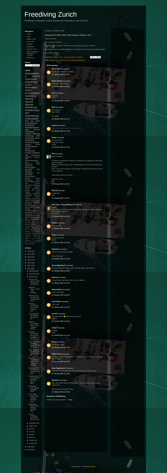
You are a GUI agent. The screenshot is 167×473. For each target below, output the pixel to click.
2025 (29, 254)
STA (38, 136)
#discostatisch (29, 207)
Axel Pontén (56, 301)
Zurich (28, 84)
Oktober (32, 277)
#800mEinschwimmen (30, 224)
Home (29, 34)
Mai (30, 434)
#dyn (26, 159)
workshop (28, 193)
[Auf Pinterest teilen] (100, 57)
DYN (38, 144)
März (31, 437)
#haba (38, 207)
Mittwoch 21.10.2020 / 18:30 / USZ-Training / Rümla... (34, 325)
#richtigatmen (29, 215)
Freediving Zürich (32, 138)
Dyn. (27, 155)
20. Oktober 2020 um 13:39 (61, 361)
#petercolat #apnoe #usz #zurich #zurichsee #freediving (32, 238)
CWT (38, 121)
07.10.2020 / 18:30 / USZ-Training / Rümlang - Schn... (34, 397)
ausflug (27, 178)
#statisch (37, 157)
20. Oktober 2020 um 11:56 (61, 321)
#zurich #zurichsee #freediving (32, 79)
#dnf (38, 169)
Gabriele (55, 277)
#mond (27, 190)
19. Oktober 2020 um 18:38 (61, 228)
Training (29, 44)
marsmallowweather (31, 160)
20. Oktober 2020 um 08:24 (61, 295)
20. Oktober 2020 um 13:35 (61, 347)
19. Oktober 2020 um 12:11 (61, 119)
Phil (53, 154)
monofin (28, 153)
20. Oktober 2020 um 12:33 (61, 335)
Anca (53, 93)
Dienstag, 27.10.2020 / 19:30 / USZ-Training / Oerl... (34, 307)
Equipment (30, 46)
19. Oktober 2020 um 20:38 (61, 283)
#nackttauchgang (30, 210)
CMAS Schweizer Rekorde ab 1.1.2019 (32, 53)
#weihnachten (35, 219)
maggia (27, 192)
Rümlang (31, 181)
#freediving (31, 107)
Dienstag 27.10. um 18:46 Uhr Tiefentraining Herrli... (34, 298)
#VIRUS (38, 226)
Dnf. (38, 173)
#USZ (38, 162)
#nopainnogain (31, 123)
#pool (27, 162)
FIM (33, 190)
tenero (38, 192)
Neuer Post (30, 58)
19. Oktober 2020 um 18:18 (61, 216)
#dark (26, 229)
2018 (29, 450)
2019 (29, 447)
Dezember (32, 271)
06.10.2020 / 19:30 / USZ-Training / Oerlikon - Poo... (34, 407)
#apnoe (29, 101)
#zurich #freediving (32, 131)
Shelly (54, 137)
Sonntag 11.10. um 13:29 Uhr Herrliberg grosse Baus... (34, 379)
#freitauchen (30, 151)
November (32, 274)
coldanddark (31, 118)
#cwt (27, 121)
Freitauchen (29, 166)
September (33, 423)
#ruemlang (32, 242)
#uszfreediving (31, 146)
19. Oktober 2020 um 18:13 (61, 198)
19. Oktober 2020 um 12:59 (61, 131)
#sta (38, 164)
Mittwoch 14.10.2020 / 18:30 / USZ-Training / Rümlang (34, 361)
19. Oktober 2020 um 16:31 (61, 184)
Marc (53, 107)
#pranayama (29, 212)
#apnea (29, 104)
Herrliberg (30, 96)
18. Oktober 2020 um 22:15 (61, 74)
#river (26, 242)
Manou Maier (56, 69)
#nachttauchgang (32, 142)
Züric (33, 198)
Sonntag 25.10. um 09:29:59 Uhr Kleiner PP (34, 316)
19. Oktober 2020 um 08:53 (61, 101)
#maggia (27, 209)
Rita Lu (54, 190)
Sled (31, 243)
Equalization (29, 173)
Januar (31, 443)
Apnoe (27, 149)
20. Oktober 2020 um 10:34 (61, 307)
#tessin (27, 217)
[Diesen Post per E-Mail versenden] (91, 57)
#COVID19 (28, 175)
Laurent (54, 125)
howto (70, 400)
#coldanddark (32, 93)
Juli (30, 429)
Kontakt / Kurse (32, 49)
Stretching (28, 198)
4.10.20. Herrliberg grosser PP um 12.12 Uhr (34, 416)
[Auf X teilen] (95, 57)
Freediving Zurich (50, 14)
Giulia (54, 342)
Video (38, 190)
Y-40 (33, 243)
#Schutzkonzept (29, 226)
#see (38, 215)
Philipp (54, 223)
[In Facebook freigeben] (97, 57)
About (29, 37)
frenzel (38, 198)
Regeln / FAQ (31, 39)
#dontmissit (29, 140)
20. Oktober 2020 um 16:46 (61, 374)
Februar (32, 440)
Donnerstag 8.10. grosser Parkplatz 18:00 (34, 388)
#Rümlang (28, 171)
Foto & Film (31, 41)
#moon (37, 178)
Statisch (28, 134)
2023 (29, 260)
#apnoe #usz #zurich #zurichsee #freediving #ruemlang (32, 202)
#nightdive (28, 157)
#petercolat (28, 164)
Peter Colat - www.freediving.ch (63, 204)
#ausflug (27, 228)
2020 (29, 268)
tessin (38, 180)
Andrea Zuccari (32, 197)
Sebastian (55, 249)
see (32, 121)
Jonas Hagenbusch (58, 265)
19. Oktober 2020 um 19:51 (61, 271)
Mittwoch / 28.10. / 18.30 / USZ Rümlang (34, 290)
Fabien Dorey (56, 354)
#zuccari (37, 195)
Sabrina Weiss (57, 289)
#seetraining (31, 115)
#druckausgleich (30, 167)
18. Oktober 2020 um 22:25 (61, 86)
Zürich (28, 90)
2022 (29, 263)
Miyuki (54, 235)
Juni (30, 432)
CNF (26, 181)
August (31, 426)
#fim (31, 229)
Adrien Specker (57, 81)
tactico (54, 328)
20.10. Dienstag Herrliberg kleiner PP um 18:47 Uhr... (34, 344)
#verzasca (33, 217)
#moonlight (28, 169)
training (29, 98)
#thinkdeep (31, 87)
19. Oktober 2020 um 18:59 (61, 242)
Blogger (92, 466)
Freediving (29, 136)
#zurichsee (29, 125)
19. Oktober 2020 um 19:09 (61, 259)
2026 (29, 251)
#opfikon (27, 236)
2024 (29, 257)
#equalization (35, 155)
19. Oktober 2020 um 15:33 (61, 147)
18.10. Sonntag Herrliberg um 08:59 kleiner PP (34, 352)
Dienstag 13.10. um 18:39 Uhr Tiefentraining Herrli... (34, 370)
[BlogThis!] (93, 57)
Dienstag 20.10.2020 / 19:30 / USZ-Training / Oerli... (34, 335)
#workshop (28, 195)
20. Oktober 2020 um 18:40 (61, 392)
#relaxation (28, 214)
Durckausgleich (30, 176)
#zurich (28, 144)
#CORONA (36, 193)
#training (36, 134)
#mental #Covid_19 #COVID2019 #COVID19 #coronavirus (32, 233)
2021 (29, 265)
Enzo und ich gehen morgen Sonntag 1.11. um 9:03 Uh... (34, 281)
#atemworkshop (30, 205)
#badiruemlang (36, 228)
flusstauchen (29, 180)
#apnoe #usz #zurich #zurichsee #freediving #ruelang (67, 60)
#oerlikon (36, 153)
